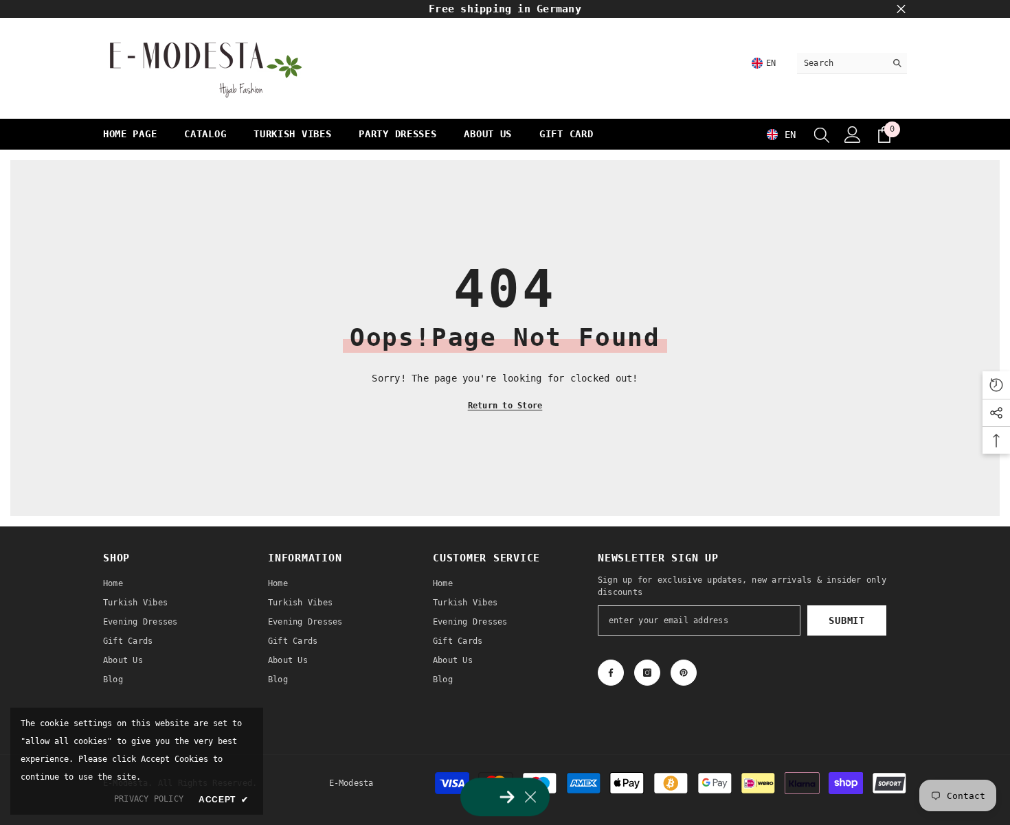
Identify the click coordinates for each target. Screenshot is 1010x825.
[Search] (852, 63)
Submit (846, 620)
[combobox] (841, 63)
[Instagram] (647, 673)
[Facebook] (611, 673)
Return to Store (505, 405)
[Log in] (852, 134)
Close (901, 9)
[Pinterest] (684, 673)
